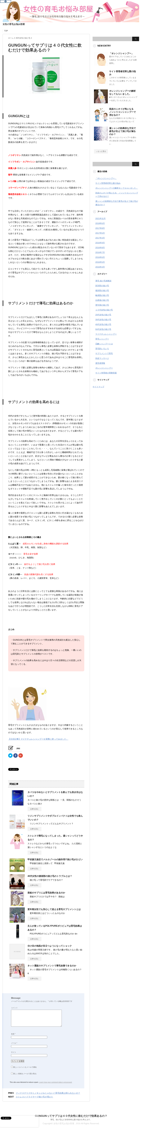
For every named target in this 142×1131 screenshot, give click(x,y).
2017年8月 (100, 228)
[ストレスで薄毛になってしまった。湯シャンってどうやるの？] (17, 848)
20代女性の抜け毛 (103, 315)
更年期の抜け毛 (102, 305)
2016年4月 (100, 267)
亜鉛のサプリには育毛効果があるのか (46, 892)
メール (14, 1043)
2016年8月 (100, 247)
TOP (6, 31)
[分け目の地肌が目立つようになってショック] (17, 958)
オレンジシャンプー (104, 368)
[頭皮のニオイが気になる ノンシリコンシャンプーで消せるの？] (101, 120)
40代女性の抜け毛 (103, 324)
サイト (13, 1052)
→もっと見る (101, 151)
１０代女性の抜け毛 (104, 310)
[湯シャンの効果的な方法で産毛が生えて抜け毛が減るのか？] (101, 139)
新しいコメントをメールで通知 (25, 1067)
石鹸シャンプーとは (104, 344)
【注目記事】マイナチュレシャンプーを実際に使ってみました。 (38, 739)
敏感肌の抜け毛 (102, 295)
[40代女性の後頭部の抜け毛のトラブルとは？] (17, 888)
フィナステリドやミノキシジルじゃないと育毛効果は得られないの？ (48, 1093)
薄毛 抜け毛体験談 (103, 281)
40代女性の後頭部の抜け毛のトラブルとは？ (50, 876)
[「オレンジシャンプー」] (101, 65)
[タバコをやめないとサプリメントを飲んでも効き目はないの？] (17, 804)
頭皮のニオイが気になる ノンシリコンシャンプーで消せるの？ (122, 112)
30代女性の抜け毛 (103, 319)
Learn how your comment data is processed (55, 1082)
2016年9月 (100, 243)
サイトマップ (98, 387)
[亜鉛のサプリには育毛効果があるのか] (17, 905)
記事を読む (34, 809)
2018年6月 (100, 223)
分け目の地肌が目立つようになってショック (50, 946)
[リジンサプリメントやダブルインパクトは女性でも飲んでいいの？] (17, 828)
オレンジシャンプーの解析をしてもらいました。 (116, 188)
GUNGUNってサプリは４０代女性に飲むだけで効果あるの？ (71, 1115)
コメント (14, 1008)
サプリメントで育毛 (104, 353)
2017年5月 (100, 233)
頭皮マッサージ (102, 358)
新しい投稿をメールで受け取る (25, 1074)
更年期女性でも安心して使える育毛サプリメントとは (54, 909)
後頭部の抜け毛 (102, 290)
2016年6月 (100, 257)
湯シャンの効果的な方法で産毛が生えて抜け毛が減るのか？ (122, 131)
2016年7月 (100, 252)
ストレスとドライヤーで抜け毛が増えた (34, 1097)
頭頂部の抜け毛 (102, 286)
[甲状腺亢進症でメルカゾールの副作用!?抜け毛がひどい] (17, 872)
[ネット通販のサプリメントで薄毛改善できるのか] (17, 978)
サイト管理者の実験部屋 (106, 373)
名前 (13, 1034)
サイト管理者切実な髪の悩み (108, 183)
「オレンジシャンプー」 (121, 53)
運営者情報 (100, 363)
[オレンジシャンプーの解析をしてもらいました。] (101, 102)
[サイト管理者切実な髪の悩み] (101, 83)
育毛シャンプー (102, 339)
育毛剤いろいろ (102, 349)
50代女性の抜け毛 (103, 329)
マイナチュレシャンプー (106, 334)
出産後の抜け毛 (102, 300)
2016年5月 (100, 262)
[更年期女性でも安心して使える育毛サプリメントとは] (17, 921)
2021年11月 (100, 218)
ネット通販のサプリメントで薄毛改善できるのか (52, 965)
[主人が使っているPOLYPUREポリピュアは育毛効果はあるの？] (17, 938)
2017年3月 (100, 238)
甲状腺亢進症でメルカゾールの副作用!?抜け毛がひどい (55, 859)
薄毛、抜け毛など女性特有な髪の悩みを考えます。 (71, 1120)
